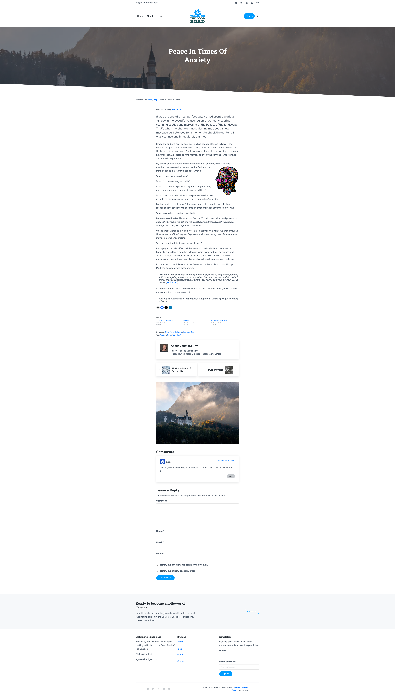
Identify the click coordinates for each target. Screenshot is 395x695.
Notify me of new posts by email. (178, 571)
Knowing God (188, 332)
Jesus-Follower (175, 332)
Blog (167, 332)
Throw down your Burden (164, 320)
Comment (162, 500)
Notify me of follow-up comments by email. (184, 564)
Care (169, 335)
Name (160, 531)
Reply (231, 476)
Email (160, 542)
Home (180, 641)
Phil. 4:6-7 (172, 282)
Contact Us (251, 612)
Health (179, 335)
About (180, 654)
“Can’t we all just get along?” (220, 320)
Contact (181, 661)
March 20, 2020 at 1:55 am (226, 460)
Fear (174, 335)
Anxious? (186, 320)
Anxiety (163, 335)
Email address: (227, 661)
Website (160, 553)
